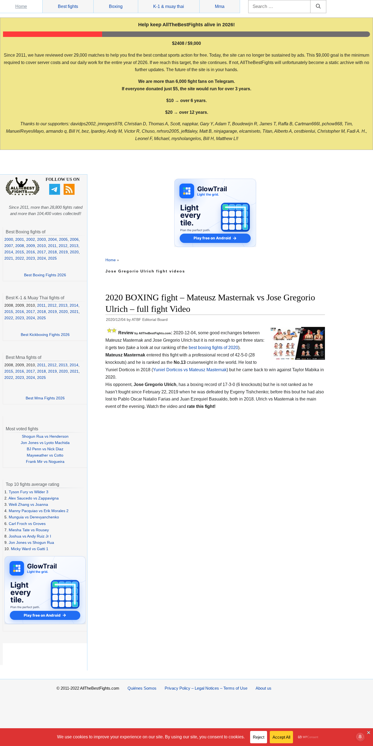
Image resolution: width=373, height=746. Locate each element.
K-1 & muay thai (168, 6)
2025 (52, 258)
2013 (74, 245)
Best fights (68, 6)
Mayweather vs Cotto (45, 455)
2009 (30, 245)
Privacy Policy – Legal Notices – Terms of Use (206, 688)
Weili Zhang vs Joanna (28, 504)
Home (21, 6)
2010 (41, 245)
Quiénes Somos (142, 688)
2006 (74, 239)
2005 (63, 239)
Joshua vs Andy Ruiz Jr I (30, 536)
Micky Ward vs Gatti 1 (29, 549)
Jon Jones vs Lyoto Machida (45, 442)
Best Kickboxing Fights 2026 (45, 334)
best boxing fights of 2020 (213, 347)
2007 (8, 245)
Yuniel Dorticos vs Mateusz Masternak (190, 369)
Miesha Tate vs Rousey (29, 530)
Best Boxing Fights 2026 (45, 275)
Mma (219, 6)
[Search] (318, 6)
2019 (63, 252)
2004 (52, 239)
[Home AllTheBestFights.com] (22, 194)
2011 (52, 245)
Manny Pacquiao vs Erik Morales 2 (39, 511)
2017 (41, 252)
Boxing (116, 6)
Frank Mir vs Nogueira (45, 461)
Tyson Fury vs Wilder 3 (28, 492)
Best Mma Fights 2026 (45, 398)
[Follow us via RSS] (70, 193)
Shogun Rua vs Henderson (45, 436)
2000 (8, 239)
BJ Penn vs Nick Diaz (45, 449)
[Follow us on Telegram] (55, 193)
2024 (41, 258)
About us (263, 688)
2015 (19, 252)
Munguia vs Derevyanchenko (34, 517)
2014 (8, 252)
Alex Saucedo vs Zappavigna (33, 498)
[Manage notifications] (360, 736)
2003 (41, 239)
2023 (30, 258)
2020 (74, 252)
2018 (52, 252)
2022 (19, 258)
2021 (8, 258)
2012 (63, 245)
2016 (30, 252)
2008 (19, 245)
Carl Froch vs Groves (27, 523)
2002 (30, 239)
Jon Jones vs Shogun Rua (31, 542)
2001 (19, 239)
